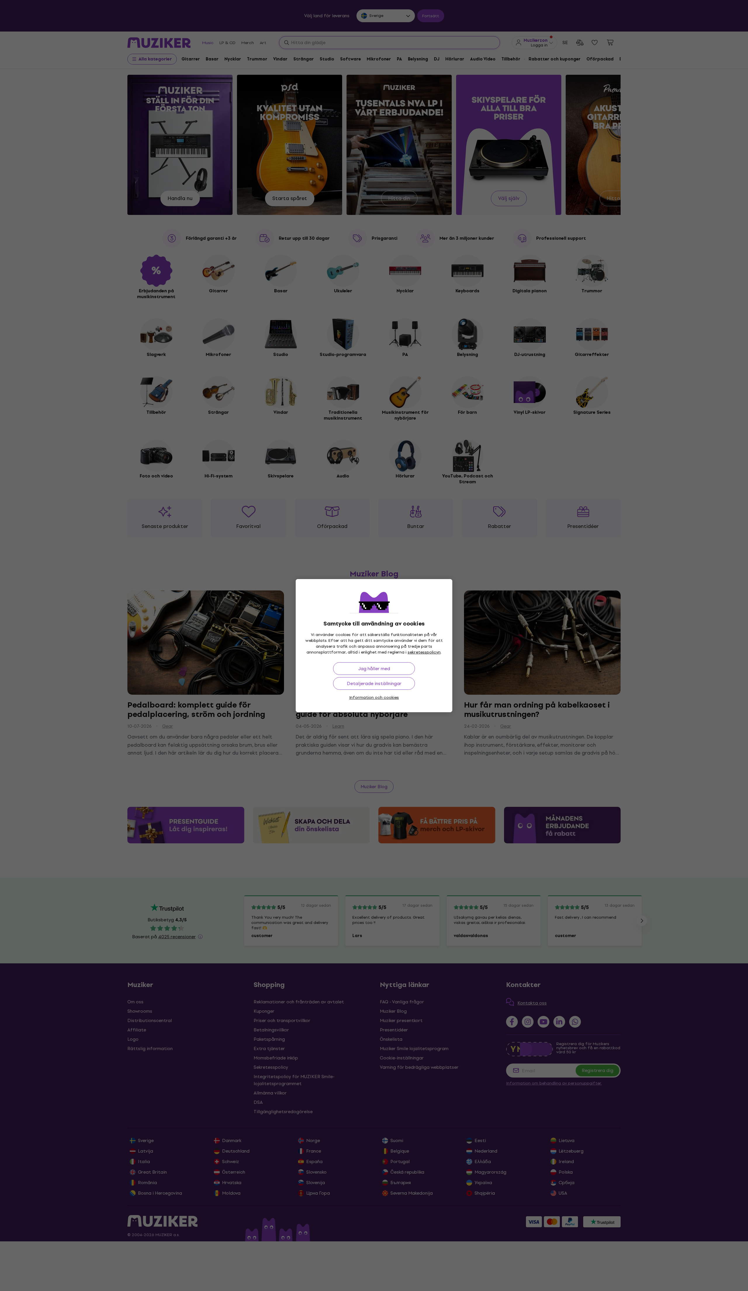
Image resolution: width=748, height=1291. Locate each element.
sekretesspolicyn (424, 652)
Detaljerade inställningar (374, 683)
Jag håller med (374, 668)
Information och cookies (374, 697)
